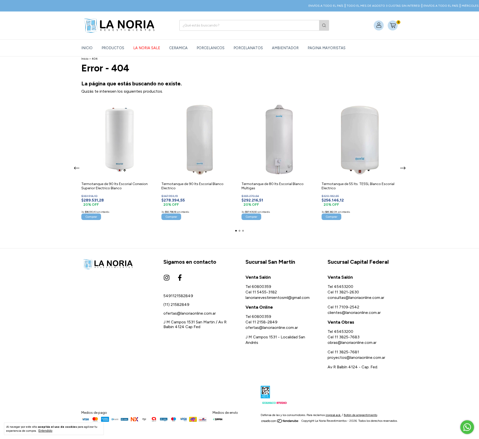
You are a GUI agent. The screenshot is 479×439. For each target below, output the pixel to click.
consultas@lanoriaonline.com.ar (356, 297)
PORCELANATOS (248, 48)
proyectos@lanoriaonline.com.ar (356, 357)
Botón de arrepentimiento (360, 415)
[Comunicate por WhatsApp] (467, 427)
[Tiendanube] (280, 422)
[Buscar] (324, 25)
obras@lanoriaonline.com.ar (352, 342)
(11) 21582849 (176, 304)
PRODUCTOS (113, 48)
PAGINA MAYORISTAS (327, 48)
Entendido (45, 431)
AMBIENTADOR (285, 48)
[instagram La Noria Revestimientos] (166, 277)
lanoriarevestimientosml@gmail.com (277, 297)
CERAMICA (178, 48)
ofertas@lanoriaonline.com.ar (189, 313)
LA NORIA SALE (146, 48)
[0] (393, 25)
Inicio (87, 48)
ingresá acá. (333, 415)
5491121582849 (178, 295)
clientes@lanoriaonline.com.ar (354, 312)
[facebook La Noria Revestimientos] (180, 277)
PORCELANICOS (211, 48)
